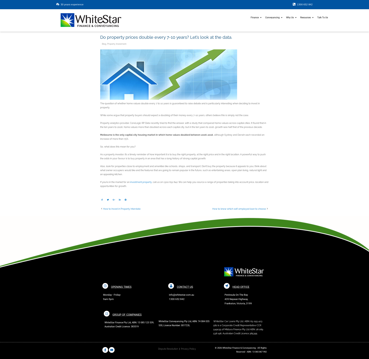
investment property (141, 182)
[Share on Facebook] (102, 200)
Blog (104, 44)
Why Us (290, 17)
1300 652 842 (305, 4)
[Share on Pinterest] (125, 200)
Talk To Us (322, 17)
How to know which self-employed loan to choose (239, 209)
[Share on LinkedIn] (120, 200)
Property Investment (116, 44)
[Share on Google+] (114, 200)
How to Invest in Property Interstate (122, 209)
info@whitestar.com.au (181, 294)
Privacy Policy (188, 348)
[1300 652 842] (294, 4)
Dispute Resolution (168, 348)
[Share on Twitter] (108, 200)
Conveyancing (272, 17)
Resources (305, 17)
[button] (256, 17)
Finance (255, 17)
